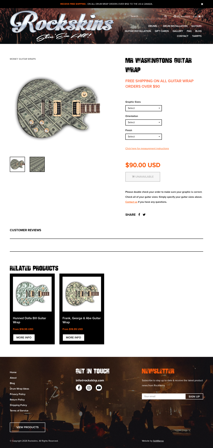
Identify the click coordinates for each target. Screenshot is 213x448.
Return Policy (17, 399)
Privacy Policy (17, 394)
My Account (183, 16)
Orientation (131, 116)
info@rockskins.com (90, 380)
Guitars (196, 26)
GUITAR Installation (138, 31)
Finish (128, 130)
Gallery (178, 31)
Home (13, 372)
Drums (153, 26)
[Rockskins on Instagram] (89, 388)
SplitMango (158, 441)
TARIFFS (197, 36)
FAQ (189, 31)
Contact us (131, 202)
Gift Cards (162, 31)
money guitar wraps (23, 59)
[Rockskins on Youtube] (99, 388)
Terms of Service (19, 410)
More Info (23, 337)
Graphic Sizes (133, 101)
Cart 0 (198, 16)
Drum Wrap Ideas (19, 388)
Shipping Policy (18, 405)
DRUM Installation (175, 26)
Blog (198, 31)
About (13, 377)
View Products (27, 427)
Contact (182, 36)
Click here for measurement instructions (147, 148)
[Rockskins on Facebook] (79, 388)
